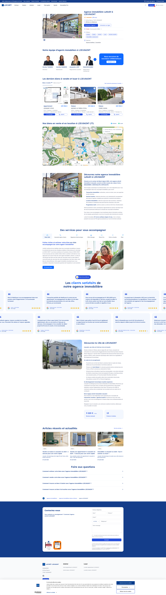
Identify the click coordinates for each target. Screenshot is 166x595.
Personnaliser (125, 587)
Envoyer (106, 540)
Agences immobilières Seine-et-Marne (68, 498)
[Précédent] (42, 59)
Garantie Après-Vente (60, 237)
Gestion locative (113, 34)
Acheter (100, 34)
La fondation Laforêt (45, 1)
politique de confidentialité (112, 547)
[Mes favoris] (145, 5)
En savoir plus (48, 267)
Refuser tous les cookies (125, 591)
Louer (105, 34)
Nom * (94, 513)
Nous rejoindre (27, 1)
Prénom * (110, 513)
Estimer (88, 34)
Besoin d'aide (161, 1)
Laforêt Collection (62, 1)
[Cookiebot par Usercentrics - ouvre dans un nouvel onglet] (38, 592)
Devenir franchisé (35, 1)
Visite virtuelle (113, 237)
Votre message (96, 525)
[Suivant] (95, 59)
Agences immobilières (52, 498)
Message (50, 114)
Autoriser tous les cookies (126, 582)
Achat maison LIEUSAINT (69, 570)
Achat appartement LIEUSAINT (70, 567)
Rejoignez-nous (111, 61)
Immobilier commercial (92, 37)
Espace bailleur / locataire (93, 42)
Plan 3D (123, 237)
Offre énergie (91, 237)
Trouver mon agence (150, 1)
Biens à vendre (47, 82)
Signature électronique (77, 237)
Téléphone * (104, 521)
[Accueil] (44, 498)
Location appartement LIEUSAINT (91, 567)
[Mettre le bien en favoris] (67, 88)
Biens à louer (57, 82)
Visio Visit (47, 237)
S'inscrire (152, 5)
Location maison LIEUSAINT (90, 570)
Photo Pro (101, 237)
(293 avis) (94, 17)
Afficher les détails (51, 592)
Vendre (94, 34)
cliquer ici (94, 545)
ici (102, 536)
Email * (94, 517)
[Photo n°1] (55, 95)
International (54, 1)
